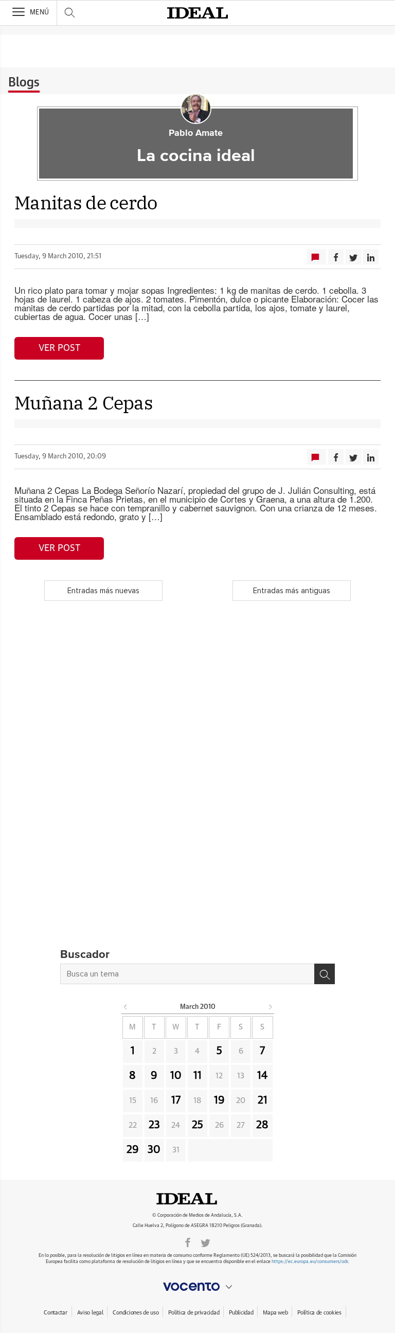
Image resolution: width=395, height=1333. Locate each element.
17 (176, 1100)
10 (176, 1076)
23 (154, 1125)
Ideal (197, 1198)
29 (133, 1150)
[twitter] (205, 1242)
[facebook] (187, 1242)
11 (197, 1076)
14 (262, 1076)
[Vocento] (197, 1287)
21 (262, 1100)
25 (197, 1125)
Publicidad (241, 1313)
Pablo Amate (196, 133)
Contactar (55, 1313)
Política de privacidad (193, 1313)
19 (219, 1100)
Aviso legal (90, 1313)
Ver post (59, 348)
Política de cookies (319, 1313)
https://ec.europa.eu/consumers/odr (310, 1261)
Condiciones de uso (135, 1313)
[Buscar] (324, 974)
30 (154, 1150)
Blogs (24, 83)
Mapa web (275, 1313)
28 (262, 1125)
